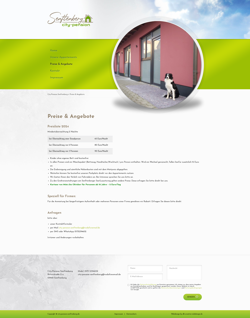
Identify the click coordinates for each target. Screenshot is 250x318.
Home (53, 50)
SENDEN (191, 297)
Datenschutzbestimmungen (171, 288)
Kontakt (55, 71)
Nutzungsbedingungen (193, 288)
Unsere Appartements (63, 57)
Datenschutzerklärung (148, 284)
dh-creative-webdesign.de (192, 314)
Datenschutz (131, 314)
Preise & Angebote (61, 64)
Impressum (56, 77)
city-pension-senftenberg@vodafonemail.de (79, 228)
